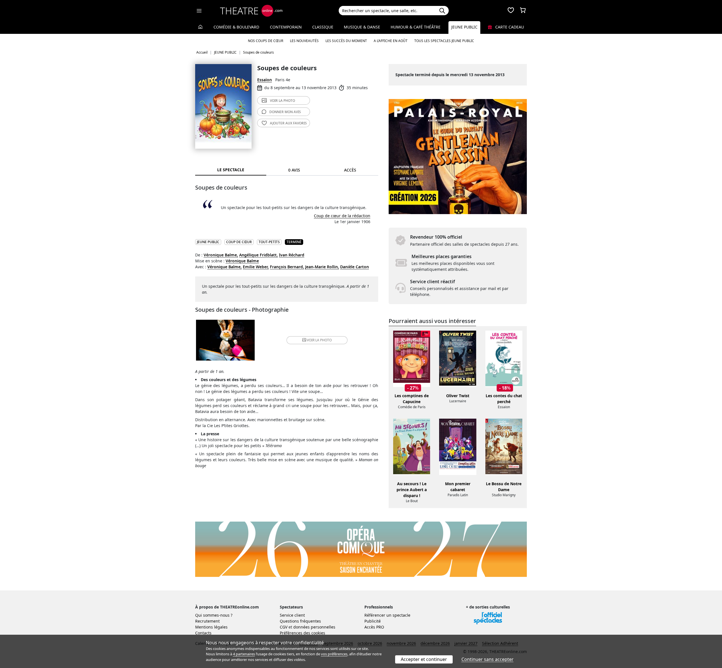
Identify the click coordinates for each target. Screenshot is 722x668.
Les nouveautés (304, 40)
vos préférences (334, 653)
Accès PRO (374, 627)
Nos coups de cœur (265, 40)
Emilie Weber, (256, 266)
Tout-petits (269, 241)
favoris (288, 123)
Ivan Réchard (291, 255)
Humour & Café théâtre (416, 27)
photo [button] (319, 340)
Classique (322, 27)
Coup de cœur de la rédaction (342, 215)
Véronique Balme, (221, 255)
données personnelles (314, 627)
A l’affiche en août (391, 40)
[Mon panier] (523, 10)
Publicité (372, 621)
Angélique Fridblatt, (258, 255)
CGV (283, 627)
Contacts (203, 633)
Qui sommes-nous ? (213, 615)
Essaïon (264, 79)
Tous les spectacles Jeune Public (444, 40)
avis (285, 111)
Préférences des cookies (302, 633)
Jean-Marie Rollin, (322, 266)
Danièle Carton (354, 266)
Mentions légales (211, 627)
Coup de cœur (239, 241)
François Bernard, (287, 266)
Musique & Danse (362, 27)
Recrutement (207, 621)
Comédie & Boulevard (236, 27)
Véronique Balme (242, 260)
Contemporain (286, 27)
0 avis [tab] (294, 170)
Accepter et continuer (424, 659)
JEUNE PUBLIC (208, 241)
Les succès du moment (346, 40)
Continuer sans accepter (487, 659)
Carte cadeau (509, 27)
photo (282, 100)
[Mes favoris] (511, 10)
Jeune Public (464, 27)
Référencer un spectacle (387, 615)
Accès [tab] (350, 170)
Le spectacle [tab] (230, 169)
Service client (292, 615)
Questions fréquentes (300, 621)
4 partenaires (244, 653)
